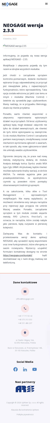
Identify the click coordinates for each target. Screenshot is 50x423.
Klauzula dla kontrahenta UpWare (25, 410)
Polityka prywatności (25, 414)
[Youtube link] (34, 369)
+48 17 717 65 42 (25, 316)
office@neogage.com (25, 299)
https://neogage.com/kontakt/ (17, 255)
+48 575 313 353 (25, 319)
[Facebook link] (15, 369)
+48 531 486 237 (25, 323)
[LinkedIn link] (25, 369)
